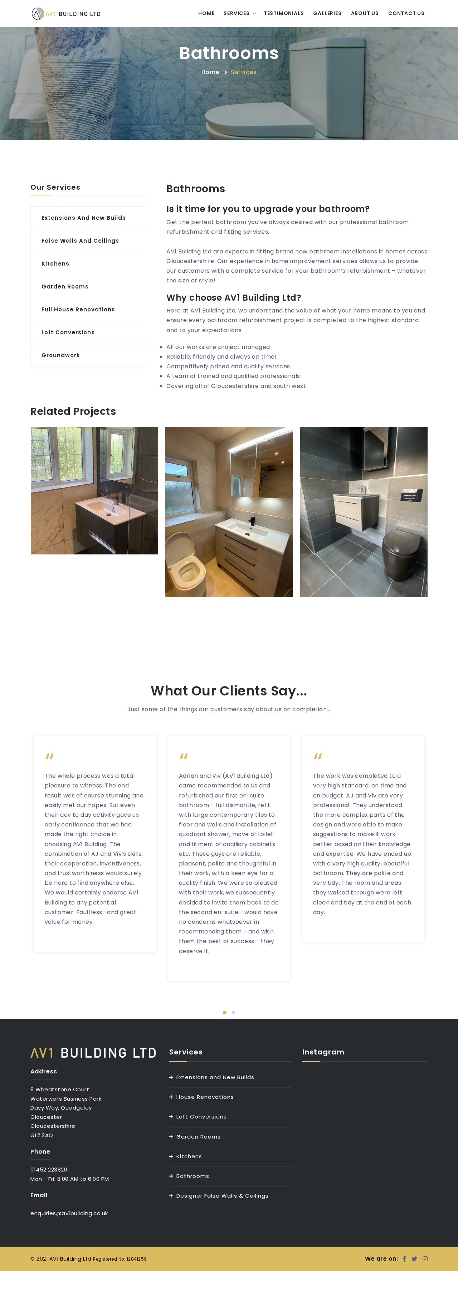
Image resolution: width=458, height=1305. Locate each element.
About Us (365, 13)
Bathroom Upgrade (94, 471)
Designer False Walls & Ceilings (222, 1195)
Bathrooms (192, 1176)
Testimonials (284, 13)
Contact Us (406, 13)
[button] (224, 1012)
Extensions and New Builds (215, 1077)
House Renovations (205, 1097)
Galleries (327, 13)
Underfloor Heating (229, 492)
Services (236, 13)
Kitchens (189, 1156)
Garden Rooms (198, 1136)
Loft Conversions (201, 1116)
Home (206, 13)
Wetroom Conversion (364, 492)
